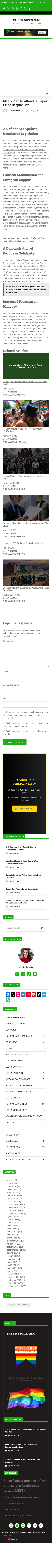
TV (7, 1128)
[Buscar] (42, 928)
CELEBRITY (11, 1305)
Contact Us (41, 2)
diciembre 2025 (14, 1204)
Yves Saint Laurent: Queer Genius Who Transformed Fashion (22, 862)
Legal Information (11, 1509)
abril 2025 (11, 1229)
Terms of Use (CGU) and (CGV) (17, 1515)
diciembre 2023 (14, 1277)
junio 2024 (11, 1259)
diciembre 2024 (14, 1241)
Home (4, 2)
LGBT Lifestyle (24, 1305)
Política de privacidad (13, 1503)
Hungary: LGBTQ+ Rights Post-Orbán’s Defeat (23, 543)
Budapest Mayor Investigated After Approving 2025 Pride (25, 524)
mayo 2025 (12, 1225)
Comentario (9, 641)
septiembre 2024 (14, 1250)
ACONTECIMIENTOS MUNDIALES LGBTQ (24, 1116)
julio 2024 (11, 1256)
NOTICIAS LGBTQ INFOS (14, 395)
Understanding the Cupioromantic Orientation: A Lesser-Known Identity (25, 901)
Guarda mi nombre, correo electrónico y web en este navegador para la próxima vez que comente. (27, 715)
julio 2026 (11, 1183)
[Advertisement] (26, 66)
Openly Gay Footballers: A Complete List (22, 889)
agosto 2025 (12, 1216)
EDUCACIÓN (11, 1030)
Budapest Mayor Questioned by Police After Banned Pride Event (26, 589)
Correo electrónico (11, 685)
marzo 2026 (12, 1195)
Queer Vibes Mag (26, 20)
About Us (13, 2)
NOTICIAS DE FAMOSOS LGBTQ (20, 1091)
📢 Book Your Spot (24, 808)
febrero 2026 (12, 1198)
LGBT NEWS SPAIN (14, 1073)
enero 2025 (12, 1238)
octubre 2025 (13, 1210)
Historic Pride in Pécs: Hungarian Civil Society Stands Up (23, 477)
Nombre (7, 671)
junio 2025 (11, 1222)
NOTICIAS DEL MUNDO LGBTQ (19, 1159)
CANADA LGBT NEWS (15, 1023)
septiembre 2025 (14, 1213)
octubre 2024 (13, 1247)
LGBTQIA (10, 1122)
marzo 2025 (12, 1232)
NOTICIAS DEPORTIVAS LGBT (19, 1085)
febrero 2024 (12, 1271)
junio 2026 (11, 1186)
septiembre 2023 (14, 1286)
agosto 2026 (12, 1180)
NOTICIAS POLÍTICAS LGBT (15, 442)
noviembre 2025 (14, 1207)
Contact (7, 1497)
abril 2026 (11, 1192)
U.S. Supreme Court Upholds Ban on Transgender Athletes (21, 848)
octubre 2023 (13, 1283)
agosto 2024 (12, 1253)
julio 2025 (11, 1219)
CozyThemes (7, 1535)
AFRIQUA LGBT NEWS (15, 1017)
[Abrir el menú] (5, 94)
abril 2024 (11, 1265)
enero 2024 (12, 1274)
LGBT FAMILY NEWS (15, 1061)
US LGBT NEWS (13, 1147)
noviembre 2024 (14, 1244)
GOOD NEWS (11, 1042)
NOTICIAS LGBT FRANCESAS (19, 1036)
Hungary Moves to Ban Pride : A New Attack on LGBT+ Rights (24, 430)
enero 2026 (12, 1201)
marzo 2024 (12, 1268)
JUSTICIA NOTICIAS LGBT (17, 1054)
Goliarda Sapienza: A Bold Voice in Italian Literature (23, 876)
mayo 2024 (12, 1262)
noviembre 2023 (14, 1280)
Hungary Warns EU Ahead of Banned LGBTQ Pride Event (25, 382)
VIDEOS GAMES (13, 1153)
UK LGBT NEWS (13, 1135)
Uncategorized (12, 1141)
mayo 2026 (12, 1189)
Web (5, 698)
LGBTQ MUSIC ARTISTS (16, 1110)
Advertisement (26, 2)
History (9, 1048)
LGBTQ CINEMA (13, 1098)
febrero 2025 (12, 1235)
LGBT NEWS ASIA (13, 1067)
